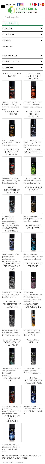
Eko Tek (6, 40)
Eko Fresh (8, 67)
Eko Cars (7, 28)
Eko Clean (8, 34)
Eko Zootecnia (10, 61)
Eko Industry (9, 55)
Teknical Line (7, 46)
